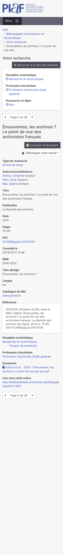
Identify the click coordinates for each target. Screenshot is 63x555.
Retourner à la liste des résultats (37, 65)
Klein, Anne (9, 179)
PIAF (5, 29)
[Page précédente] (5, 117)
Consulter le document (43, 145)
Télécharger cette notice (40, 153)
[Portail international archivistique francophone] (31, 8)
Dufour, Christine (13, 175)
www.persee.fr (12, 295)
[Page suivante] (32, 117)
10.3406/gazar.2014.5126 (18, 241)
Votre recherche (16, 42)
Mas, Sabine (10, 183)
